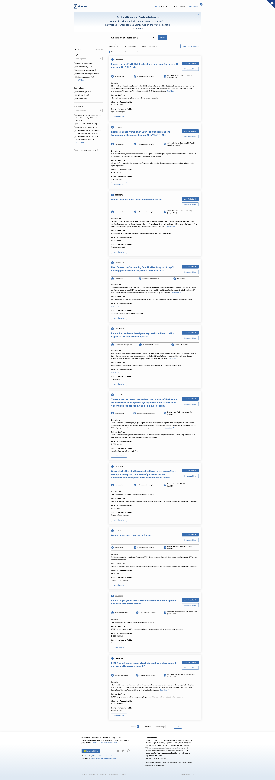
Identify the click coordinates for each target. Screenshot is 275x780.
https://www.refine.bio (157, 758)
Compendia (165, 6)
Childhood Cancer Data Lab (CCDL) (105, 743)
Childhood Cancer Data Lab (102, 756)
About (182, 6)
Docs (176, 6)
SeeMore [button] (170, 91)
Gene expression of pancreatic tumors (131, 535)
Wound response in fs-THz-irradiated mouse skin (136, 199)
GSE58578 (115, 372)
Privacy (103, 774)
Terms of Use (113, 774)
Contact (124, 774)
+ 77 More (80, 142)
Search (157, 6)
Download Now (190, 69)
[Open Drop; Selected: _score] (158, 46)
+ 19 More (80, 80)
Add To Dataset (190, 63)
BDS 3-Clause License (90, 774)
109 (145, 727)
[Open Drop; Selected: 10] (119, 46)
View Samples (119, 116)
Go (178, 727)
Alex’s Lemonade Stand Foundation (103, 758)
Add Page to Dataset (191, 46)
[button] (153, 37)
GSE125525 (115, 306)
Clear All (99, 49)
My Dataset (194, 6)
